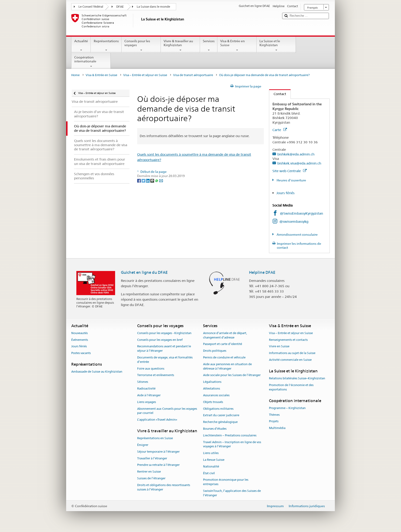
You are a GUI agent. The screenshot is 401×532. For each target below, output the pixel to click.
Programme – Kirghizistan (287, 408)
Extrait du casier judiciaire (221, 415)
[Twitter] (144, 180)
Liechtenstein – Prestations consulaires (229, 435)
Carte (277, 130)
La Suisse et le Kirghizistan (269, 43)
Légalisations (212, 382)
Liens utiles (211, 453)
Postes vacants (81, 353)
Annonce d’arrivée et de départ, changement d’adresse (225, 335)
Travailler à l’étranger (152, 458)
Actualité (81, 41)
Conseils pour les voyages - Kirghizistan (164, 333)
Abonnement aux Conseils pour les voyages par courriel (167, 411)
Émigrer (142, 445)
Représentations (106, 41)
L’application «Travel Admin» (157, 419)
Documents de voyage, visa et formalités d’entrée (165, 360)
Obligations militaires (218, 408)
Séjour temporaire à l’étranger (158, 451)
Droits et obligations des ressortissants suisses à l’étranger (163, 487)
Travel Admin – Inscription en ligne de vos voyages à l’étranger (232, 444)
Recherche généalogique (220, 422)
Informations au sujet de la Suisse (292, 353)
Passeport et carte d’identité (222, 344)
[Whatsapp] (157, 180)
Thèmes (274, 414)
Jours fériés (285, 193)
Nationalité (211, 466)
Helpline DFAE (262, 272)
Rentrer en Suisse (149, 472)
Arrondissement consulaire (297, 234)
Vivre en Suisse (279, 346)
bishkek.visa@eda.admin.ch (299, 163)
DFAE (120, 6)
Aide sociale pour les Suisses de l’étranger (232, 375)
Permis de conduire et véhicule (224, 357)
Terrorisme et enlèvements (155, 375)
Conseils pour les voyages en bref (160, 340)
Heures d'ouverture (291, 180)
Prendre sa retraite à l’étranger (158, 465)
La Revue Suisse (213, 459)
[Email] (161, 180)
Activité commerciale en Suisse (290, 359)
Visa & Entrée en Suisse (232, 43)
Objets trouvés (213, 402)
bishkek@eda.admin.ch (295, 154)
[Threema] (152, 180)
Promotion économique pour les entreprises (225, 482)
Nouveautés (79, 333)
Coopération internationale (85, 59)
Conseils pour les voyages (137, 43)
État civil (209, 473)
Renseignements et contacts (288, 340)
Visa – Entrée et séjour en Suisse (145, 75)
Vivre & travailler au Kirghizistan (178, 43)
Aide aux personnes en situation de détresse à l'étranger (227, 366)
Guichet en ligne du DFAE (144, 272)
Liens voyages (146, 402)
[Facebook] (139, 180)
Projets (273, 421)
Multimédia (277, 428)
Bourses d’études (214, 428)
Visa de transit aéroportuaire (193, 75)
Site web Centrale (287, 171)
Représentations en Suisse (155, 438)
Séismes (142, 382)
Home (75, 75)
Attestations (211, 388)
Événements (79, 340)
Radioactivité (146, 388)
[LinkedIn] (148, 180)
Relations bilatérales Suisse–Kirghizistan (297, 378)
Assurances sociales (216, 395)
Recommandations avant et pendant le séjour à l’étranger (164, 349)
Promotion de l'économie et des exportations (291, 387)
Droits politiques (214, 351)
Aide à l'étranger (149, 395)
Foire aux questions (150, 368)
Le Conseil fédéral (90, 6)
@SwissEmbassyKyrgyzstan (301, 213)
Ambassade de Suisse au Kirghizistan (96, 372)
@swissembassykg (293, 221)
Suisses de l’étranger (151, 478)
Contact (277, 94)
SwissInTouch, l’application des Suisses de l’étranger (232, 493)
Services (209, 41)
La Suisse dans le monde (153, 6)
